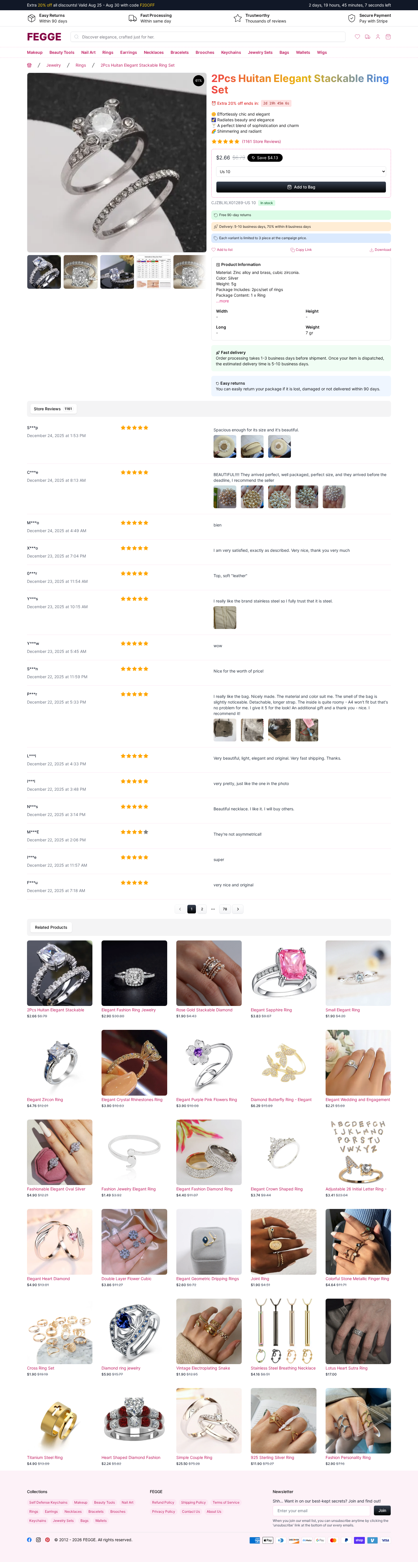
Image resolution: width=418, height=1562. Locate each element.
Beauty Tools (62, 52)
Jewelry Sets (260, 52)
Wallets (303, 52)
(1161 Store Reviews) (261, 141)
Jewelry (53, 65)
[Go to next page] (237, 909)
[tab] (53, 409)
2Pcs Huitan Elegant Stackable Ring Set (138, 65)
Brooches (205, 52)
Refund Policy (163, 1502)
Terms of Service (226, 1502)
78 (225, 909)
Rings (107, 52)
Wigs (322, 52)
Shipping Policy (193, 1502)
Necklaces (154, 52)
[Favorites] (357, 37)
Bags (284, 52)
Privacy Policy (163, 1511)
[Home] (29, 65)
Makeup (35, 52)
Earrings (128, 52)
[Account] (378, 37)
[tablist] (209, 409)
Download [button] (382, 249)
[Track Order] (368, 37)
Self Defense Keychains (48, 1502)
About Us (214, 1511)
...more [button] (222, 300)
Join (382, 1510)
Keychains (231, 52)
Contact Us (191, 1511)
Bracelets (180, 52)
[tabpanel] (209, 666)
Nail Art (88, 52)
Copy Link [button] (303, 249)
